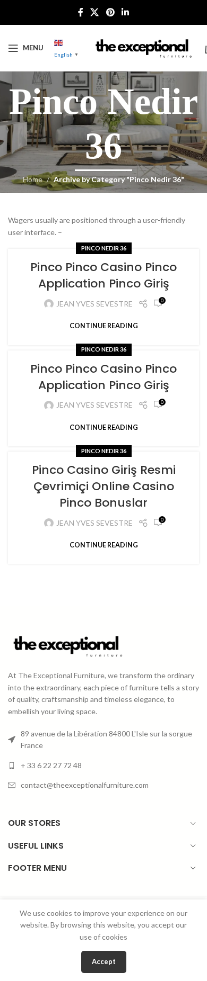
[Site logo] (142, 46)
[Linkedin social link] (125, 12)
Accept (104, 961)
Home (32, 179)
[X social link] (94, 12)
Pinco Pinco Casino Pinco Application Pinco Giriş (103, 275)
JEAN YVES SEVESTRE (94, 303)
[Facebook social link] (80, 12)
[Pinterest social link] (110, 12)
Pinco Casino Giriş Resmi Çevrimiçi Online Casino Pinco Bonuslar (104, 486)
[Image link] (66, 645)
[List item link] (103, 765)
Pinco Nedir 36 (103, 248)
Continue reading (104, 326)
